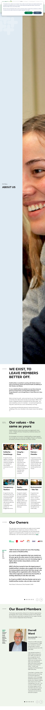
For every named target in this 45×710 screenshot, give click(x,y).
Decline (37, 12)
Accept (28, 12)
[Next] (41, 599)
